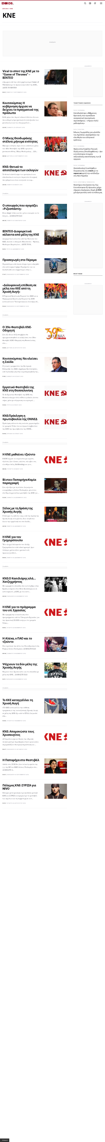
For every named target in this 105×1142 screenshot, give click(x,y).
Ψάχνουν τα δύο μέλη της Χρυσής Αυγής (19, 665)
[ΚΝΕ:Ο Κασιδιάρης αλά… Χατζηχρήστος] (55, 587)
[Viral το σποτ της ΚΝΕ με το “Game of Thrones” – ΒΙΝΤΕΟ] (55, 81)
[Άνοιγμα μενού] (101, 3)
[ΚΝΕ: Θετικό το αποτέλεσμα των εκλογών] (55, 175)
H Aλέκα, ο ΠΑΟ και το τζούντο (17, 640)
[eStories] (95, 3)
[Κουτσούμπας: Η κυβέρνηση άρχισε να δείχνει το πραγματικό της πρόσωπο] (55, 114)
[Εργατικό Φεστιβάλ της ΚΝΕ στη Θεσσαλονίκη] (55, 396)
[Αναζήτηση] (85, 3)
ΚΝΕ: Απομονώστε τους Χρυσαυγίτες (18, 733)
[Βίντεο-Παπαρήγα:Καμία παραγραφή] (55, 488)
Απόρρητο (5, 1140)
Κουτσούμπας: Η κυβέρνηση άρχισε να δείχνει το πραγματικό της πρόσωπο (20, 108)
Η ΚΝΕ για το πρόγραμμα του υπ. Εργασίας (19, 608)
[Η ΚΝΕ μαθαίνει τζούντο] (55, 461)
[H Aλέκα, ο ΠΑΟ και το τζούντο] (55, 645)
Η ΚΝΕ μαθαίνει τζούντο (18, 454)
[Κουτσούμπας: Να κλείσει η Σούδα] (55, 367)
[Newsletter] (90, 3)
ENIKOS (8, 3)
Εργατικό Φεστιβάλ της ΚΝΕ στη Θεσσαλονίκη (18, 388)
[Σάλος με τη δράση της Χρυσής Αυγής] (55, 517)
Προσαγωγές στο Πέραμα (19, 260)
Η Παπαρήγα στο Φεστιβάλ (20, 760)
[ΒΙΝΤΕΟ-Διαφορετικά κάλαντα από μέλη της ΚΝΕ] (55, 240)
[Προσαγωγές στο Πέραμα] (55, 266)
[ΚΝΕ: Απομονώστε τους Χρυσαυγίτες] (55, 740)
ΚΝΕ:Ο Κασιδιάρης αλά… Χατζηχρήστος (19, 580)
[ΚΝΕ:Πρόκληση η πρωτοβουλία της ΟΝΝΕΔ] (55, 424)
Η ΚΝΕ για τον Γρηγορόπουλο (12, 538)
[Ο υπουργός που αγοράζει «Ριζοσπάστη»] (55, 212)
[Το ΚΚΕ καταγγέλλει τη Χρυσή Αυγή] (55, 710)
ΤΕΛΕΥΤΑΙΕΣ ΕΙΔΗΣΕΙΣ (82, 103)
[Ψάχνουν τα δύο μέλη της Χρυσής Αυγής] (55, 671)
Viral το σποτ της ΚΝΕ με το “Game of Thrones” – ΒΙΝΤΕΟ (20, 74)
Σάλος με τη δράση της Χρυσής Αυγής (17, 510)
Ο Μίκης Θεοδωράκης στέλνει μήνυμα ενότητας (20, 139)
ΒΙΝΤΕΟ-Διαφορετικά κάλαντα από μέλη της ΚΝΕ (20, 233)
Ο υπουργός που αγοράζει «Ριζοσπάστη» (20, 207)
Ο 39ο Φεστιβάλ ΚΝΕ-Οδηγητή (17, 328)
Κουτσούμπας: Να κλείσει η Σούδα (20, 360)
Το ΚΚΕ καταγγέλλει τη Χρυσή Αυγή (17, 701)
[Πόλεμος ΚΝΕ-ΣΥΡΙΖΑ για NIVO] (55, 794)
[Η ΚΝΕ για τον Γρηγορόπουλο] (55, 546)
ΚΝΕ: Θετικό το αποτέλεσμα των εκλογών (20, 168)
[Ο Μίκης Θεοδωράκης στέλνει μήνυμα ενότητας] (55, 147)
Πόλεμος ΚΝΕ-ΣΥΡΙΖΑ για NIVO (19, 787)
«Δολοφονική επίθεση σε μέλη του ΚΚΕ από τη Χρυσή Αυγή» (19, 288)
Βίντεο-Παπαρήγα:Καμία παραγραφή (19, 481)
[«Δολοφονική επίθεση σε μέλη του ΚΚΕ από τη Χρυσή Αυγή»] (55, 295)
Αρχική (5, 8)
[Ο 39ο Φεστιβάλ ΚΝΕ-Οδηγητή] (55, 337)
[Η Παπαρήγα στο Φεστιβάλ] (55, 766)
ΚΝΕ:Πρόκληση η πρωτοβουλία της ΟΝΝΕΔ (19, 417)
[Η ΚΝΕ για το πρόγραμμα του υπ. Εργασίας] (55, 616)
